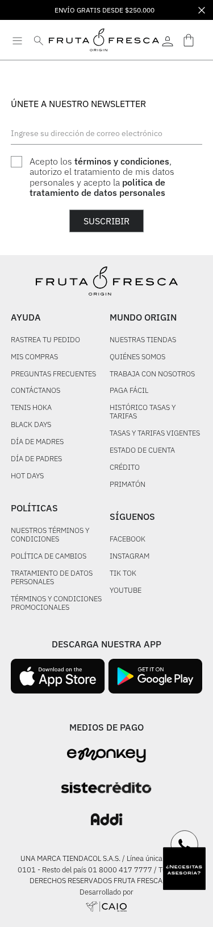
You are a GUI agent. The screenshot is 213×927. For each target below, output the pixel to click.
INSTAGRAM (129, 556)
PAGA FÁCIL (129, 391)
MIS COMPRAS (34, 357)
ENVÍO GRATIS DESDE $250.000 (104, 10)
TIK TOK (123, 573)
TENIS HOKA (31, 408)
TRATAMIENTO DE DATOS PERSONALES (52, 577)
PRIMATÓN (127, 485)
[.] (167, 39)
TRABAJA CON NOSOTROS (152, 374)
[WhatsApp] (184, 844)
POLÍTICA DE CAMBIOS (48, 556)
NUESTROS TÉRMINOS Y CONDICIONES (50, 535)
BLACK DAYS (31, 425)
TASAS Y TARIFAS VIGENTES (155, 433)
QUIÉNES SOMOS (137, 357)
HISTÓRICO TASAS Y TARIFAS (143, 412)
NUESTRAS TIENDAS (143, 340)
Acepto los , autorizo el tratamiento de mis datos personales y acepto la (102, 177)
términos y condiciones (121, 161)
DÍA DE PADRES (36, 459)
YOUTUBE (125, 590)
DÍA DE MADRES (37, 442)
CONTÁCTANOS (35, 391)
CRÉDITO (125, 468)
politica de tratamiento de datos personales (97, 187)
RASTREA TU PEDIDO (45, 340)
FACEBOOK (127, 539)
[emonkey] (106, 755)
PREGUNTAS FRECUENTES (53, 374)
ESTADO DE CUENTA (142, 450)
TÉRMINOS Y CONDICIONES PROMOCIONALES (56, 603)
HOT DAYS (27, 476)
